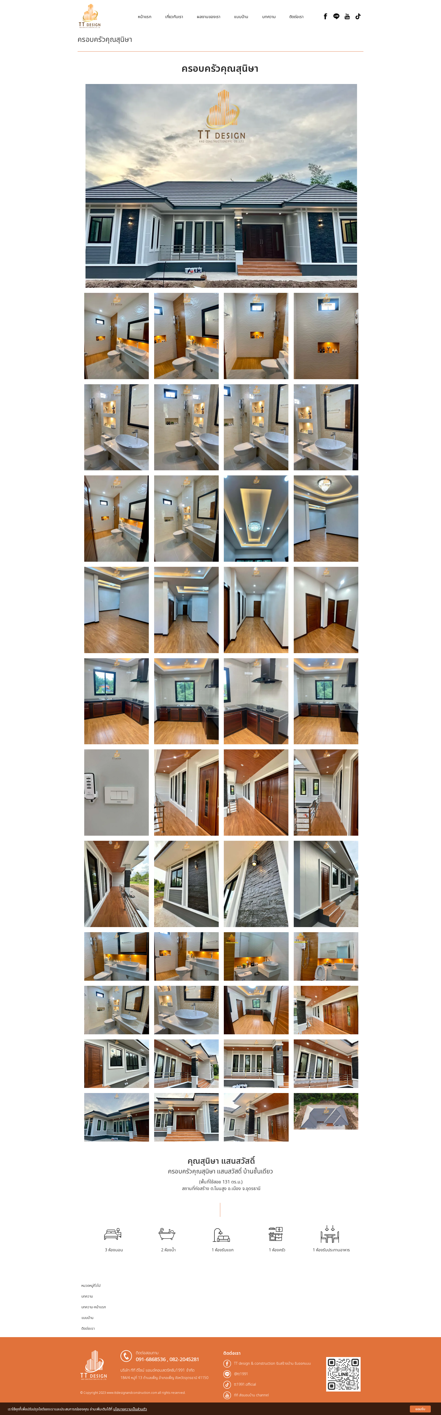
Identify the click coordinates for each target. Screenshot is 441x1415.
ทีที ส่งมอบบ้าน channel (251, 1395)
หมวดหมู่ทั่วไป (91, 1285)
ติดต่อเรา (296, 17)
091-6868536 (151, 1359)
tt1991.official (245, 1384)
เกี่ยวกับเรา (174, 17)
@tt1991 (241, 1374)
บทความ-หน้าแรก (93, 1307)
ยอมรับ (420, 1409)
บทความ (269, 17)
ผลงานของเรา (208, 17)
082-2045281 (184, 1359)
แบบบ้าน (241, 17)
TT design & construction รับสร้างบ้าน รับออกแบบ (272, 1363)
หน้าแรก (144, 17)
